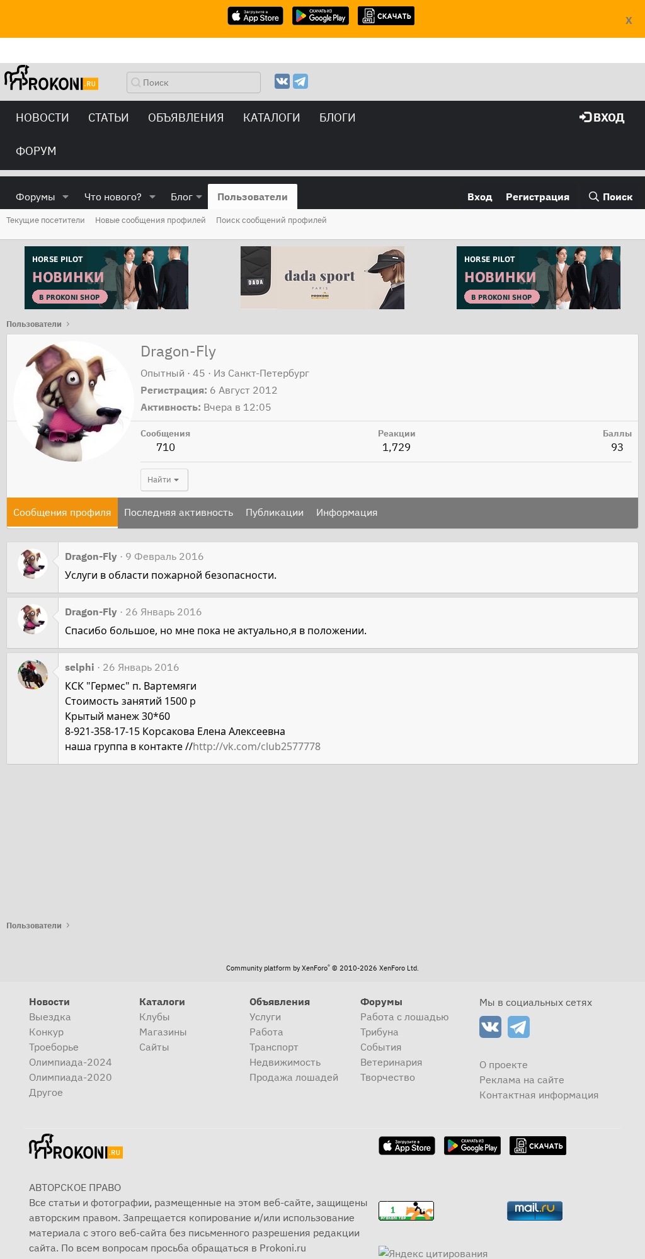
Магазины (163, 1031)
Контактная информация (539, 1094)
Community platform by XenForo (322, 968)
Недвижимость (285, 1062)
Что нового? (113, 196)
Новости (42, 117)
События (381, 1046)
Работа (266, 1031)
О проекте (503, 1064)
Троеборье (54, 1046)
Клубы (154, 1016)
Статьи (108, 117)
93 (617, 447)
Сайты (154, 1046)
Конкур (46, 1031)
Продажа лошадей (293, 1077)
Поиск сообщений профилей (271, 220)
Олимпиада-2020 (70, 1077)
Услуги (265, 1016)
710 (165, 447)
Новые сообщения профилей (150, 220)
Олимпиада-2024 (70, 1062)
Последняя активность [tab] (178, 512)
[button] (66, 196)
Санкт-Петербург (268, 373)
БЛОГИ (337, 117)
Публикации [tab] (275, 512)
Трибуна (379, 1031)
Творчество (387, 1077)
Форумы (35, 196)
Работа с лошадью (404, 1016)
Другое (46, 1092)
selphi (79, 667)
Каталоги (271, 117)
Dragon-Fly (91, 556)
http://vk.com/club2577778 (257, 746)
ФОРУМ (36, 151)
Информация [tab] (347, 512)
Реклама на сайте (521, 1079)
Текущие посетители (45, 220)
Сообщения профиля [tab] (62, 512)
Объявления (186, 117)
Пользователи (252, 196)
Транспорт (274, 1046)
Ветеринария (391, 1062)
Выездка (50, 1016)
